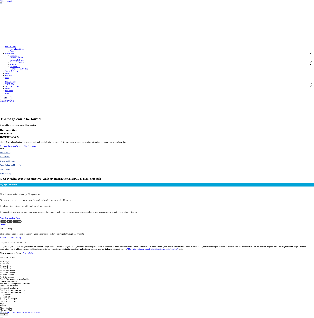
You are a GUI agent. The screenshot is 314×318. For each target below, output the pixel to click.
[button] (3, 148)
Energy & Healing (17, 62)
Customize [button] (17, 221)
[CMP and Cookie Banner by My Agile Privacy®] (20, 312)
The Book (9, 75)
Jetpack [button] (3, 303)
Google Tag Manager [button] (8, 279)
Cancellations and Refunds (10, 165)
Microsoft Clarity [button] (6, 308)
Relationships (15, 67)
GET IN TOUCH (7, 101)
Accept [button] (3, 221)
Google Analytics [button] (6, 243)
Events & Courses (12, 71)
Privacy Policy (5, 173)
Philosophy (14, 56)
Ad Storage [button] (4, 261)
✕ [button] (1, 188)
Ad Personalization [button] (7, 270)
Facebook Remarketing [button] (9, 286)
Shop (7, 78)
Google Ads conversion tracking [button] (12, 290)
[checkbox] (157, 264)
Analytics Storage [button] (7, 275)
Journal (8, 73)
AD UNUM (9, 53)
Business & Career (17, 60)
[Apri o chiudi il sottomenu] (310, 53)
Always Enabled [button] (19, 243)
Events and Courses (7, 161)
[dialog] (157, 203)
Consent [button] (3, 224)
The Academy (10, 47)
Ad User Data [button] (5, 266)
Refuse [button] (9, 221)
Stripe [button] (2, 281)
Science (13, 64)
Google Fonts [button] (5, 295)
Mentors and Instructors (19, 69)
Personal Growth (16, 58)
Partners (13, 51)
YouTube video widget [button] (9, 284)
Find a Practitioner (17, 49)
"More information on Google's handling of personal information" (152, 249)
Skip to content (6, 1)
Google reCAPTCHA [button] (8, 299)
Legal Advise (5, 169)
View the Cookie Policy (10, 218)
